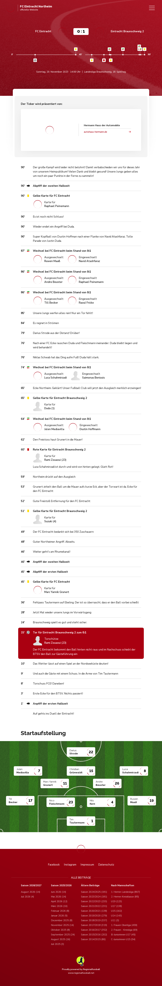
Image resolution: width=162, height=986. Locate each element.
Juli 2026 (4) (27, 896)
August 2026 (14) (30, 892)
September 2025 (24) (63, 934)
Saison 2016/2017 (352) (94, 929)
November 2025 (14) (62, 925)
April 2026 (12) (59, 901)
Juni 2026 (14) (58, 892)
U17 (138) (116, 906)
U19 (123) (116, 901)
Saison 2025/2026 (61, 885)
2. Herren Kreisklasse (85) (125, 896)
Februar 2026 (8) (60, 910)
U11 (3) (115, 920)
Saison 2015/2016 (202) (94, 934)
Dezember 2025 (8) (61, 920)
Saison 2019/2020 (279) (94, 915)
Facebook (54, 864)
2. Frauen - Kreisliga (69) (124, 929)
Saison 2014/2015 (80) (93, 939)
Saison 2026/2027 (31, 885)
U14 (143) (116, 915)
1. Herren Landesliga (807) (125, 892)
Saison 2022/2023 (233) (94, 901)
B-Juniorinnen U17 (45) (123, 934)
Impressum (87, 864)
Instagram (70, 864)
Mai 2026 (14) (58, 896)
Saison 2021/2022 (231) (94, 906)
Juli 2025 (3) (57, 944)
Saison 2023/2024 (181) (94, 896)
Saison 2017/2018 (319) (94, 925)
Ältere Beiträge (90, 885)
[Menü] (152, 8)
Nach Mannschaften (122, 885)
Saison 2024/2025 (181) (94, 892)
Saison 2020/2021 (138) (94, 910)
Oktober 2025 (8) (60, 929)
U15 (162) (116, 910)
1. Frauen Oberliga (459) (124, 925)
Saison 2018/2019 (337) (94, 920)
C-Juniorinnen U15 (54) (123, 939)
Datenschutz (106, 864)
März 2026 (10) (59, 906)
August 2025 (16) (60, 939)
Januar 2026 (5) (59, 915)
